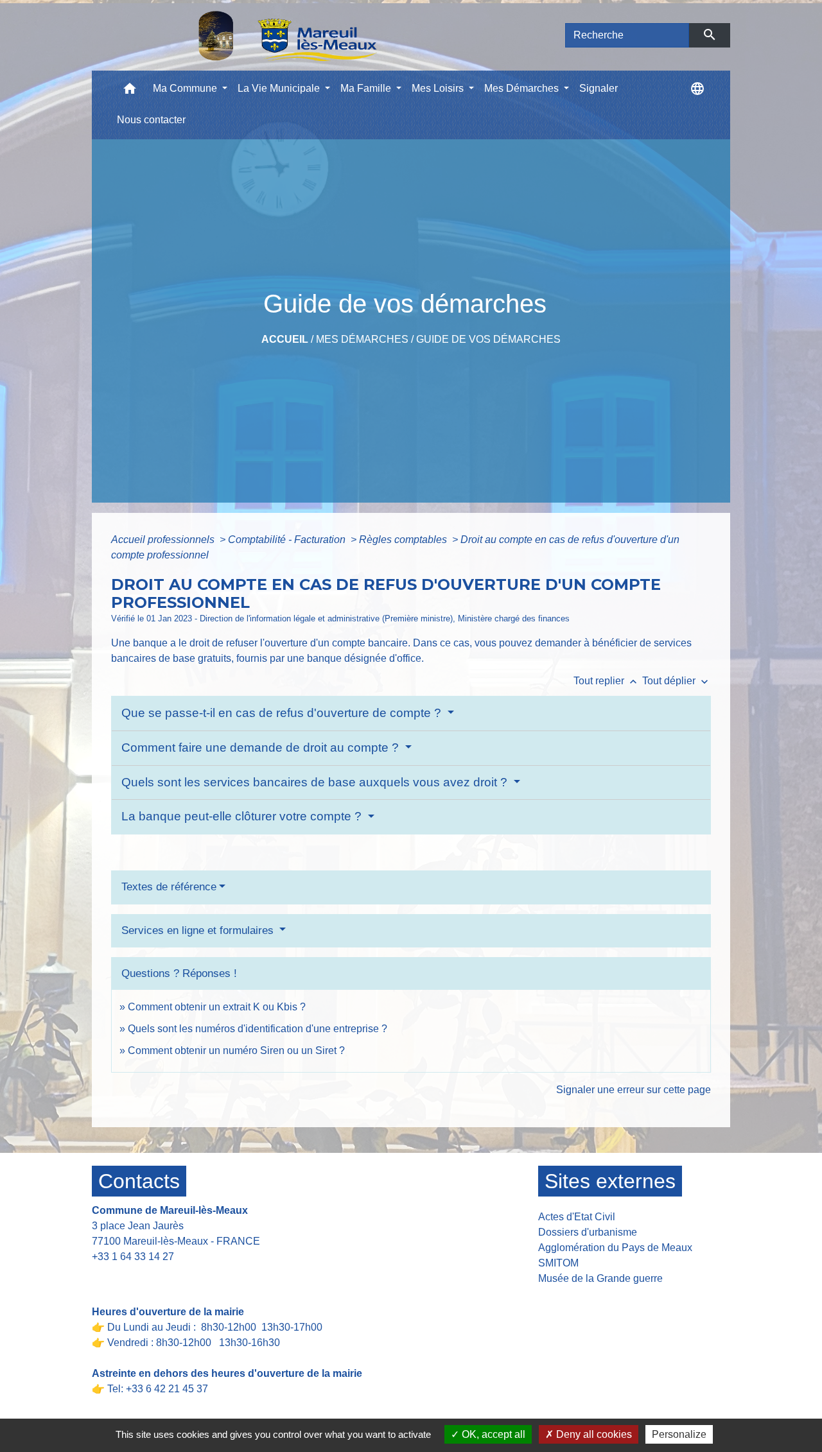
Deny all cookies (593, 1434)
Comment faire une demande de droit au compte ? (261, 747)
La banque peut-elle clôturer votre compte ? (243, 816)
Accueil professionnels (164, 539)
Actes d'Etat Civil (576, 1216)
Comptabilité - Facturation (288, 539)
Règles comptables (404, 539)
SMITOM (558, 1263)
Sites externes (610, 1181)
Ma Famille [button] (367, 88)
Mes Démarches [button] (522, 88)
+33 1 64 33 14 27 (133, 1256)
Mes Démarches (362, 339)
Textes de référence (168, 887)
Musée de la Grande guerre (600, 1278)
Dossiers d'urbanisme (587, 1232)
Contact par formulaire (150, 1276)
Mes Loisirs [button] (439, 88)
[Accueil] (254, 35)
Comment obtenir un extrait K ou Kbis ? (217, 1006)
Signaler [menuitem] (598, 88)
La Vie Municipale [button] (280, 88)
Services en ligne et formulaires (199, 930)
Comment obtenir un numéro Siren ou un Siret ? (236, 1050)
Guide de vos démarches (488, 339)
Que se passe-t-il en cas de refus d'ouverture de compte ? (282, 713)
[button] (130, 91)
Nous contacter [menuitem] (151, 119)
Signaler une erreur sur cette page (633, 1089)
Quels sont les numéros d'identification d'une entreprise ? (257, 1028)
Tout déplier (676, 680)
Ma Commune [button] (186, 88)
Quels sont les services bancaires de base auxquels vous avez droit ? (316, 782)
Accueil (284, 339)
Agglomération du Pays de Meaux (615, 1247)
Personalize (679, 1434)
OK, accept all (492, 1434)
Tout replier (606, 680)
